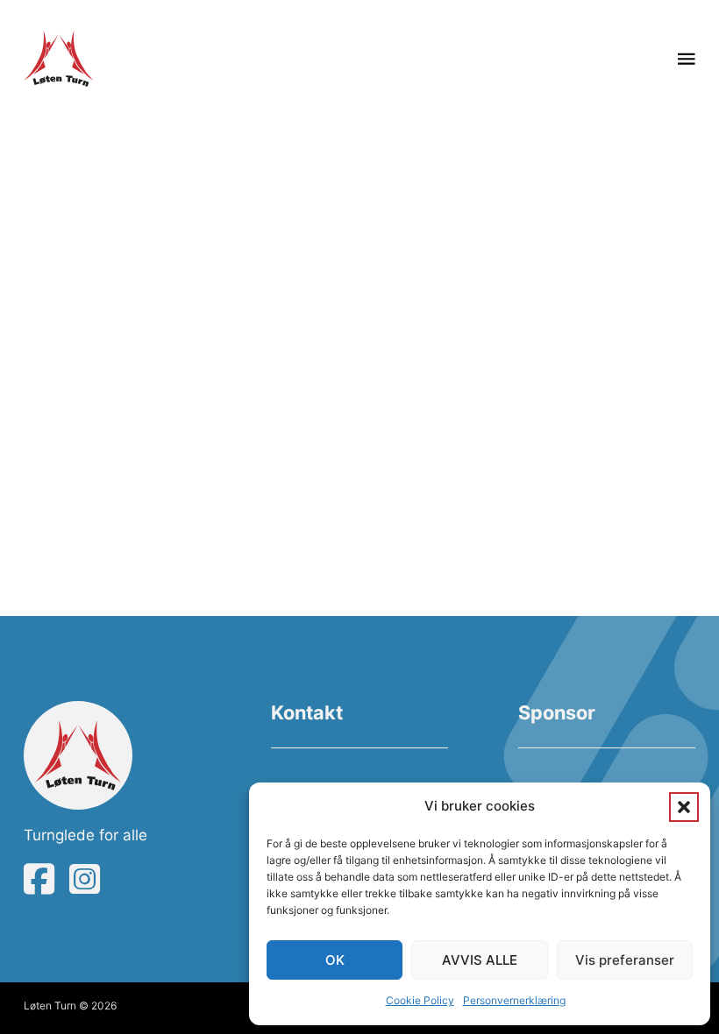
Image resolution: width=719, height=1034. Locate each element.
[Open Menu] (686, 58)
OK (335, 960)
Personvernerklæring (514, 1000)
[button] (684, 807)
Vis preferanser (624, 960)
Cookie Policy (420, 1000)
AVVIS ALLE (479, 960)
